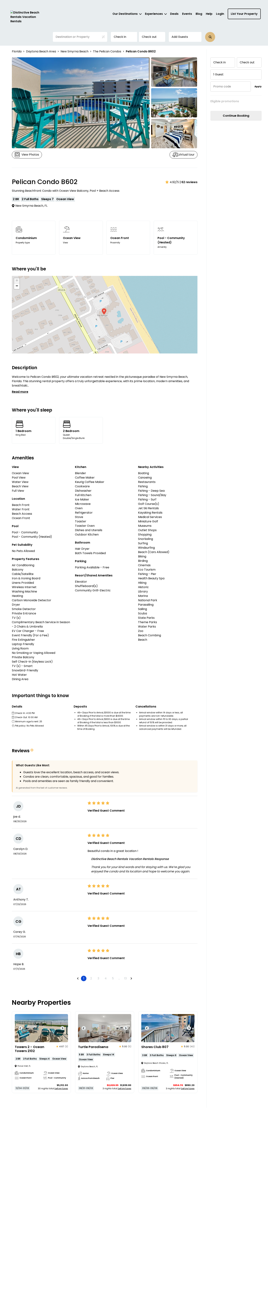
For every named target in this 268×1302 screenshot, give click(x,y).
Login (220, 14)
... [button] (119, 978)
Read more (20, 392)
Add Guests (180, 37)
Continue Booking (236, 116)
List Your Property (244, 14)
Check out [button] (149, 37)
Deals (174, 14)
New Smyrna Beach (74, 51)
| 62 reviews (188, 182)
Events (187, 14)
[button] (210, 37)
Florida (17, 51)
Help (209, 14)
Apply (258, 86)
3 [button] (98, 978)
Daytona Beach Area (41, 51)
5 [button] (113, 978)
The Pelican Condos (107, 51)
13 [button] (125, 978)
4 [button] (106, 978)
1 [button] (83, 978)
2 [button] (91, 978)
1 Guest (218, 74)
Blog (199, 14)
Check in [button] (120, 37)
